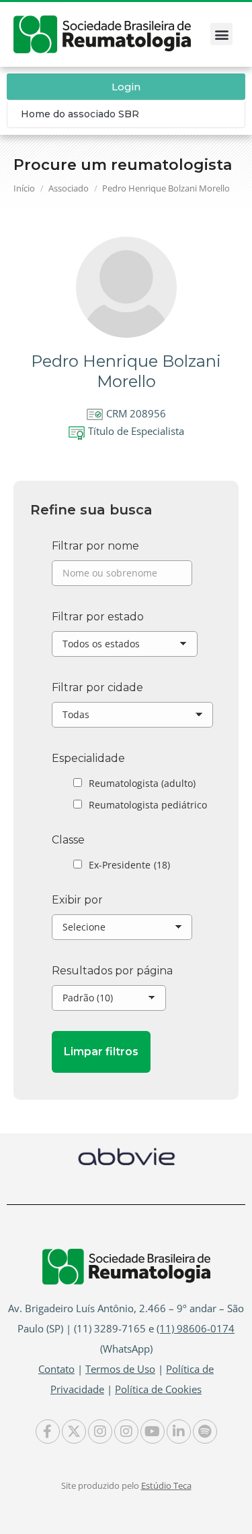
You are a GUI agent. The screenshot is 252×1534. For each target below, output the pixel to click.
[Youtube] (152, 1431)
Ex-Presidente (129, 864)
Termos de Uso (120, 1369)
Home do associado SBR (80, 114)
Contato (56, 1369)
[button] (221, 34)
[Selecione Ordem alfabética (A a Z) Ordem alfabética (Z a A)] (122, 930)
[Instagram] (100, 1431)
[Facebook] (48, 1431)
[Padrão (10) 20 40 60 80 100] (109, 1001)
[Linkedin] (179, 1431)
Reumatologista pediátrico (148, 804)
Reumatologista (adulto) (142, 783)
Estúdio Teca (166, 1485)
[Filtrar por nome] (122, 576)
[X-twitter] (74, 1431)
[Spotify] (205, 1431)
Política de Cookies (158, 1389)
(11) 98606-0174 (196, 1328)
